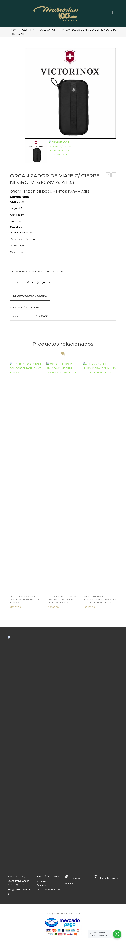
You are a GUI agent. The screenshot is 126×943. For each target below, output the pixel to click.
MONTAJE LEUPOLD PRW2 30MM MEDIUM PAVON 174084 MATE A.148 (61, 599)
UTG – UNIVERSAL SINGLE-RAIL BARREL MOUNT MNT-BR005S (25, 599)
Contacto (41, 885)
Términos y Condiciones (48, 889)
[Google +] (43, 282)
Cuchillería (46, 271)
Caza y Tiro (28, 29)
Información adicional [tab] (29, 295)
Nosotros (41, 881)
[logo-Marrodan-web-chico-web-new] (56, 12)
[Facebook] (28, 282)
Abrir (111, 12)
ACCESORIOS (47, 29)
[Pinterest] (38, 282)
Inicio (13, 29)
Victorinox (58, 271)
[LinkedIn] (49, 282)
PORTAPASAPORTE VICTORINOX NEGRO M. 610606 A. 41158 (114, 175)
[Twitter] (33, 282)
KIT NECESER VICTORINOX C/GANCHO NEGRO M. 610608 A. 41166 (108, 175)
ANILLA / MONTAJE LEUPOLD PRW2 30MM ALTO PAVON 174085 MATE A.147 (99, 599)
